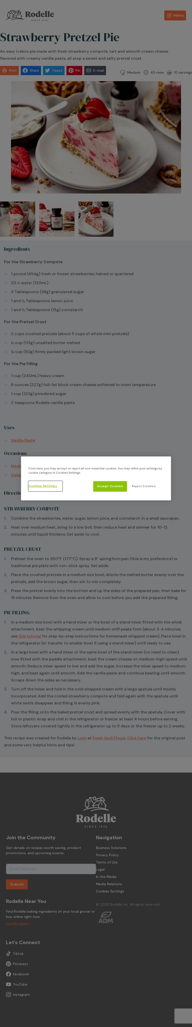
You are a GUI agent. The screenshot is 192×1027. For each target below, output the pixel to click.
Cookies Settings (42, 486)
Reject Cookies (144, 486)
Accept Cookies (110, 486)
